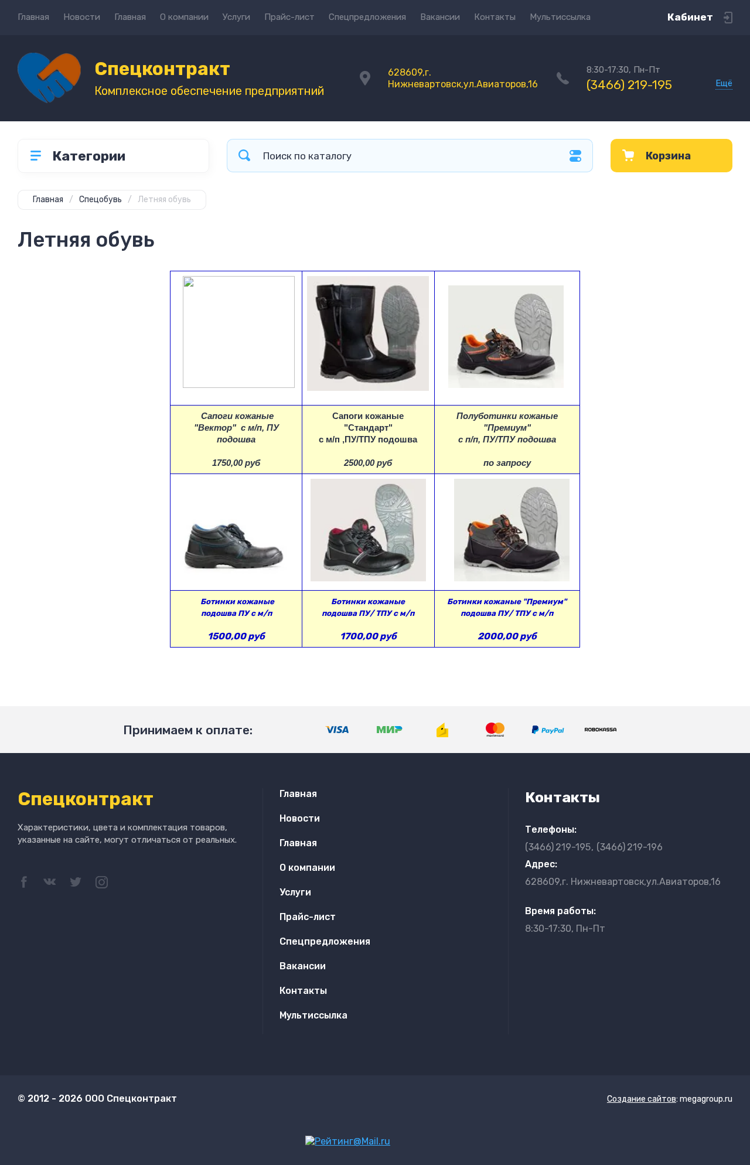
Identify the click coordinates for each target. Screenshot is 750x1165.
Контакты (495, 17)
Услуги (236, 17)
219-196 (629, 847)
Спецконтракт (162, 69)
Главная (33, 17)
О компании (184, 17)
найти (244, 155)
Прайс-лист (289, 17)
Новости (81, 17)
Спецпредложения (367, 17)
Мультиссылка (560, 17)
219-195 (629, 84)
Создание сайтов (641, 1099)
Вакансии (440, 17)
